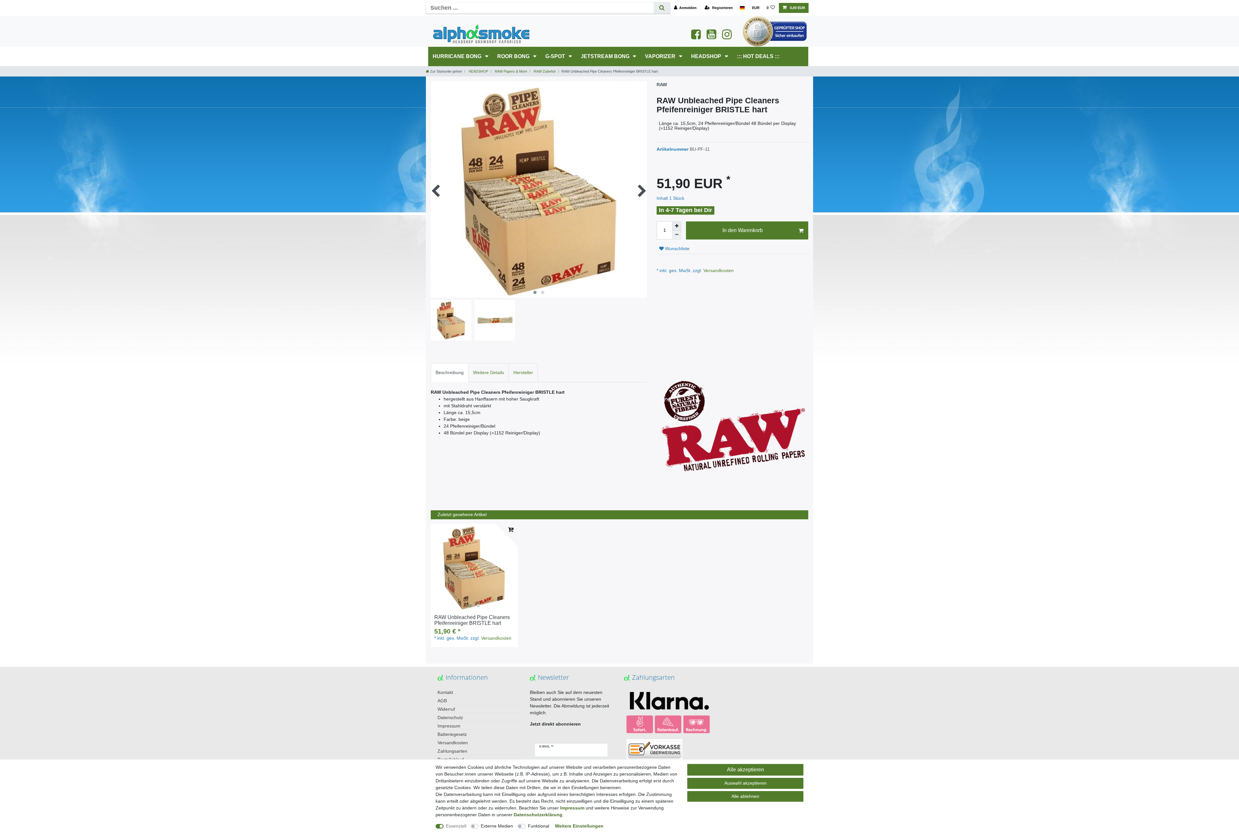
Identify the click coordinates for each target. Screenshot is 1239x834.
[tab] (449, 372)
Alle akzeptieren (745, 769)
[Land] (742, 8)
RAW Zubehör (544, 71)
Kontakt (445, 692)
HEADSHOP (706, 56)
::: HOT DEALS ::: (758, 56)
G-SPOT (555, 56)
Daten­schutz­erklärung (538, 814)
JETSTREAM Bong (606, 56)
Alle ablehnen (745, 796)
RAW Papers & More (510, 71)
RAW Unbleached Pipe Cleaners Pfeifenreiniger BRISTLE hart (472, 620)
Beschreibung (450, 372)
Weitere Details (488, 372)
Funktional (538, 826)
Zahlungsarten (452, 751)
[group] (474, 567)
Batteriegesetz (452, 734)
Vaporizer (661, 56)
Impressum (449, 725)
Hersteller (523, 372)
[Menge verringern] (676, 234)
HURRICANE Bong (458, 56)
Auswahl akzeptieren (745, 783)
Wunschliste (677, 248)
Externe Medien (497, 826)
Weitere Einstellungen (579, 826)
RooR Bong (514, 56)
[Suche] (662, 8)
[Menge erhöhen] (676, 225)
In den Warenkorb (742, 230)
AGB (442, 700)
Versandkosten (718, 270)
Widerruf (446, 709)
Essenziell (456, 826)
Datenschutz (450, 717)
